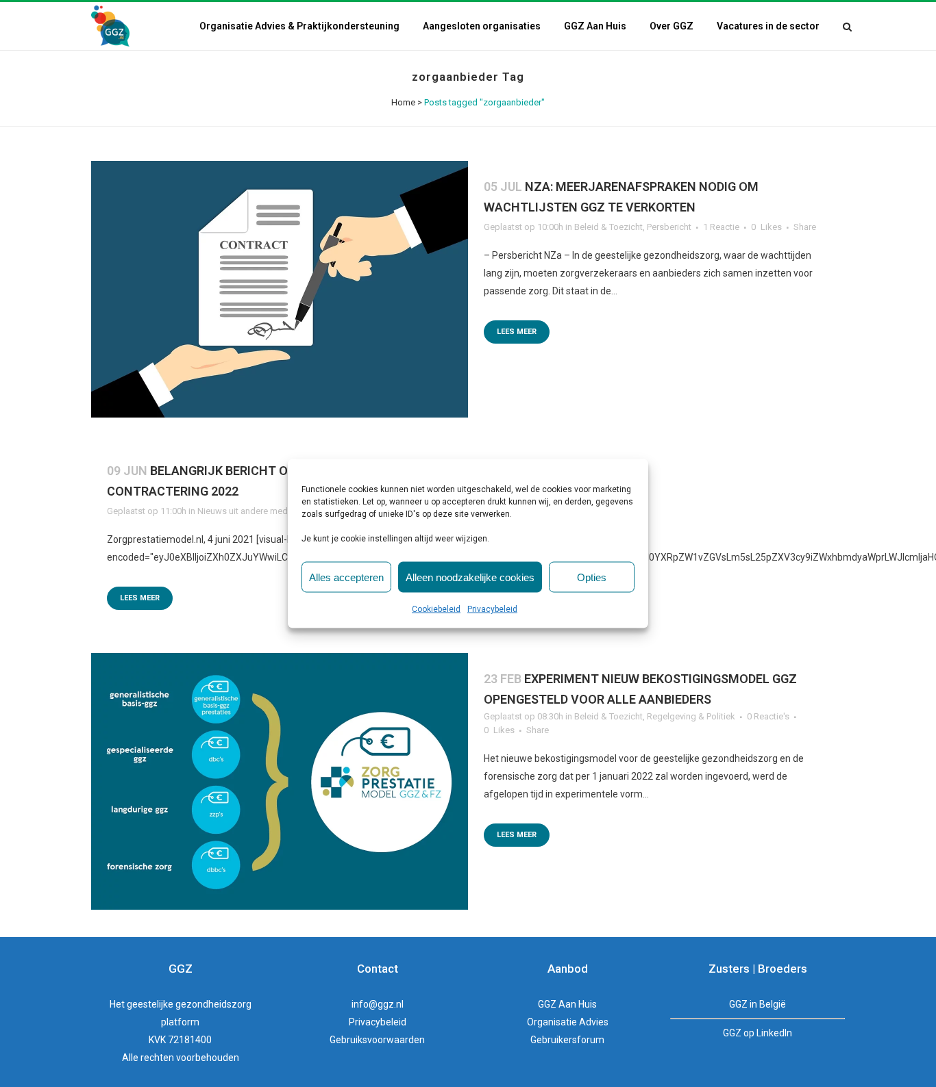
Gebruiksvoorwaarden (377, 1039)
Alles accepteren (346, 577)
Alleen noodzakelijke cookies (470, 577)
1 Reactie (721, 227)
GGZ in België (757, 1004)
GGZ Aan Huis (567, 1004)
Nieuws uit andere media (246, 511)
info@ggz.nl (378, 1004)
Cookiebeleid (436, 609)
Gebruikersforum (567, 1039)
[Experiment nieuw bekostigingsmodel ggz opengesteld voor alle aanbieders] (279, 781)
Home (403, 102)
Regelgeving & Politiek (691, 716)
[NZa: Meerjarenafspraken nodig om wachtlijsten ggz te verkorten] (279, 289)
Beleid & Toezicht (608, 227)
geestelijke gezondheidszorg (189, 1004)
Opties (591, 577)
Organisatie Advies (567, 1021)
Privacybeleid (492, 609)
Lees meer (517, 331)
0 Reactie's (768, 716)
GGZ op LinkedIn (757, 1032)
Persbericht (669, 227)
